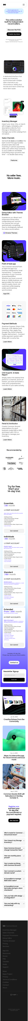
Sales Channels (8, 933)
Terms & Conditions (10, 979)
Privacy (5, 977)
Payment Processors (10, 935)
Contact (6, 985)
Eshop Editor (7, 938)
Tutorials (6, 961)
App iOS (6, 951)
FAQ (4, 959)
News (5, 971)
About (5, 988)
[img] (4, 4)
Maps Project (7, 974)
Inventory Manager (10, 930)
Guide (5, 964)
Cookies (6, 982)
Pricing (5, 943)
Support (5, 967)
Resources (6, 953)
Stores (5, 956)
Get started (14, 531)
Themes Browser (9, 941)
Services (6, 946)
